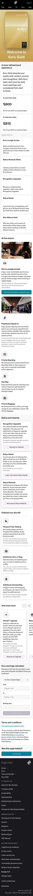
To (3, 693)
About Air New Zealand (9, 785)
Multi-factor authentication (10, 859)
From (4, 685)
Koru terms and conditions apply (12, 726)
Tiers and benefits (7, 774)
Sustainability (6, 793)
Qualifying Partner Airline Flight (12, 736)
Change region (6, 876)
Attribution (5, 886)
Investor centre (6, 830)
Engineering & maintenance (11, 801)
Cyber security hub (8, 855)
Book (10, 7)
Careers (4, 822)
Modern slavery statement (10, 867)
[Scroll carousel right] (29, 606)
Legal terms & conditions (10, 847)
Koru (23, 7)
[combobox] (16, 688)
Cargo (3, 805)
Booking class (7, 703)
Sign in (29, 3)
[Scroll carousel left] (24, 606)
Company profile (7, 789)
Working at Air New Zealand (11, 818)
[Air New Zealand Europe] (16, 4)
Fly (16, 7)
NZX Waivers (5, 838)
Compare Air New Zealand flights (12, 809)
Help (30, 7)
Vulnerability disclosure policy (11, 863)
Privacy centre (6, 851)
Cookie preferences (8, 881)
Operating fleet (6, 797)
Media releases (6, 834)
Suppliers (4, 826)
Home (3, 768)
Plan (2, 7)
